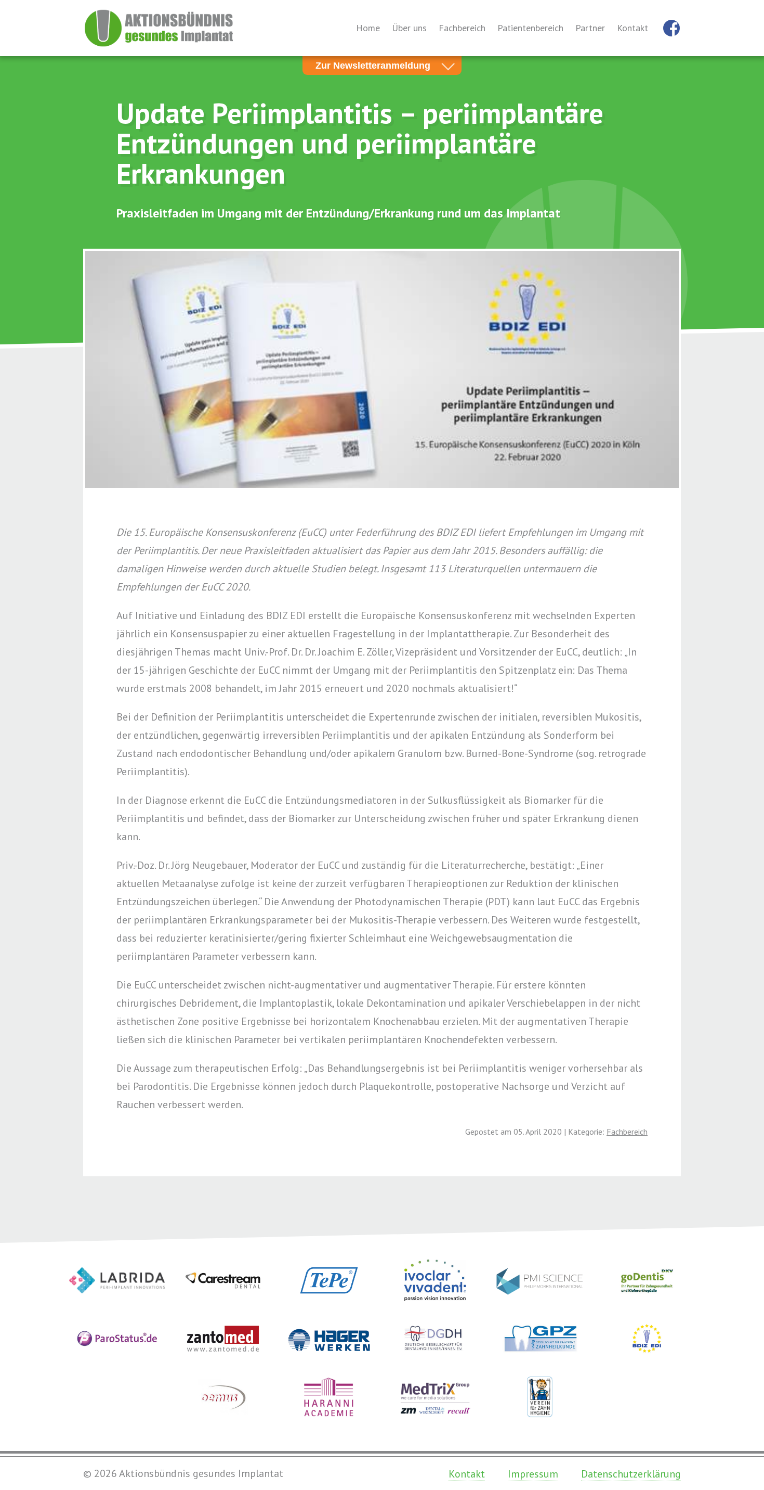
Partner (590, 28)
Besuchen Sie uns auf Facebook (671, 28)
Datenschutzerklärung (631, 1474)
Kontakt (632, 28)
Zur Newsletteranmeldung (372, 65)
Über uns (409, 28)
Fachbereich (462, 28)
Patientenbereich (530, 28)
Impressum (533, 1474)
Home (368, 28)
